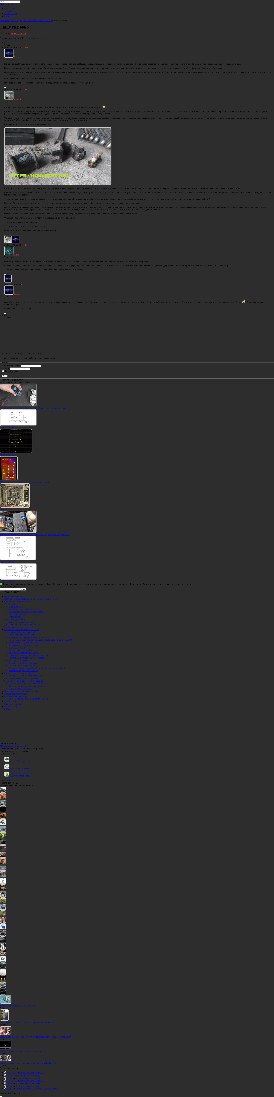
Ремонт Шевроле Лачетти (21, 632)
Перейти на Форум (13, 596)
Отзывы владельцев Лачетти (23, 650)
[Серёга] (15, 242)
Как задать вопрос (18, 614)
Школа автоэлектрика (15, 696)
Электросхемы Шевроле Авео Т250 (25, 675)
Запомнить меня (13, 371)
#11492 (24, 47)
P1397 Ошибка (7, 427)
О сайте (12, 604)
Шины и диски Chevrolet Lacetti (24, 645)
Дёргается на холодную (27, 1086)
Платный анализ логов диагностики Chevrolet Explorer (30, 599)
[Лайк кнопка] (5, 87)
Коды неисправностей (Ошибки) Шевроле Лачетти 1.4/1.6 (37, 668)
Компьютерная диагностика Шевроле (27, 686)
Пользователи (15, 606)
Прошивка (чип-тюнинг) (20, 688)
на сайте (14, 746)
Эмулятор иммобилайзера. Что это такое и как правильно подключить (35, 534)
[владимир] (8, 242)
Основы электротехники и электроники (28, 698)
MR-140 (3, 509)
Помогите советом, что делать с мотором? (36, 1088)
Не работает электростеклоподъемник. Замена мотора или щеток (32, 408)
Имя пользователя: (11, 365)
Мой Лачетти (6, 4)
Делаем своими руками (15, 693)
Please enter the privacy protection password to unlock (25, 482)
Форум (7, 11)
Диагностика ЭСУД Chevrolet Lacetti (26, 665)
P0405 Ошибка (7, 581)
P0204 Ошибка (7, 562)
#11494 (24, 89)
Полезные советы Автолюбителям (21, 691)
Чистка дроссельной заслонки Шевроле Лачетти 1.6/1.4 (27, 1022)
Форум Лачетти (18, 33)
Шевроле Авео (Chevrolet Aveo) (19, 673)
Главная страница (9, 20)
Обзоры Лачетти (17, 647)
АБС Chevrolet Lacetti (18, 660)
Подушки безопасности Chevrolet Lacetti (28, 655)
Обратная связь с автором (21, 622)
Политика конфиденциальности (24, 624)
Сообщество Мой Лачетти (17, 601)
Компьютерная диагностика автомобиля (29, 683)
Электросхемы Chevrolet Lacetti (24, 663)
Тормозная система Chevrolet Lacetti (26, 657)
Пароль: (6, 368)
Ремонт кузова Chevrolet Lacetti (24, 652)
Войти (7, 16)
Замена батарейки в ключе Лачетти (17, 1005)
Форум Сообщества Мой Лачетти (36, 20)
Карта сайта (14, 616)
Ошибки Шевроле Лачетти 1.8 (23, 670)
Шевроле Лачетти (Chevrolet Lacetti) (21, 629)
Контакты (9, 627)
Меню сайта (10, 8)
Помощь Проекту (17, 619)
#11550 (24, 284)
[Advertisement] (137, 336)
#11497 (24, 245)
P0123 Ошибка (7, 455)
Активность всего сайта (20, 609)
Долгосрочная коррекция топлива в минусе (21, 1051)
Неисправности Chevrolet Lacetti (24, 642)
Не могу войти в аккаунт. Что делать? (27, 611)
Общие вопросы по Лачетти (22, 634)
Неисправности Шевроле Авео (23, 678)
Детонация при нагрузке (31, 1072)
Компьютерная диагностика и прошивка (24, 681)
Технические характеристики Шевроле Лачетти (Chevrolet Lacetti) (41, 640)
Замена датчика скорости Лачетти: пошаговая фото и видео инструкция (35, 1037)
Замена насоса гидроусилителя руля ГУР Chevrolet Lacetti (28, 1063)
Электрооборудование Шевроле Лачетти (29, 637)
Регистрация (10, 13)
